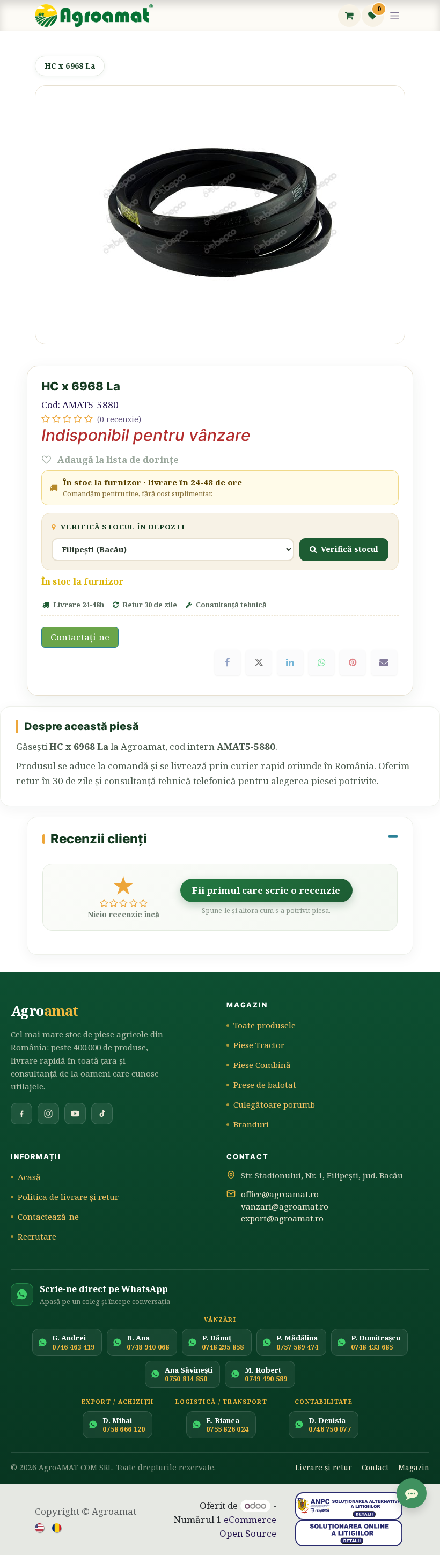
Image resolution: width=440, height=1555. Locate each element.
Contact (375, 1467)
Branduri (251, 1124)
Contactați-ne (79, 637)
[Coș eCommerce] (349, 15)
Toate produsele (264, 1025)
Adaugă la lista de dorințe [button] (117, 459)
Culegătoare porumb (274, 1104)
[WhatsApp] (321, 662)
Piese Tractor (258, 1045)
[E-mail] (384, 662)
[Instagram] (48, 1113)
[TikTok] (102, 1113)
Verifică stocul (349, 548)
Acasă (29, 1176)
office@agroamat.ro (280, 1194)
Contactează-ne (48, 1216)
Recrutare (37, 1236)
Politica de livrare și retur (68, 1196)
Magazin (413, 1467)
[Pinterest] (352, 662)
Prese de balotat (264, 1084)
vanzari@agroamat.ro (284, 1206)
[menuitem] (40, 1527)
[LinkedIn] (290, 662)
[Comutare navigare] (395, 15)
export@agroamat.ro (282, 1218)
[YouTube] (75, 1113)
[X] (259, 662)
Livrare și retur (323, 1467)
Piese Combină (262, 1064)
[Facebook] (227, 662)
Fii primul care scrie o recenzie (266, 890)
